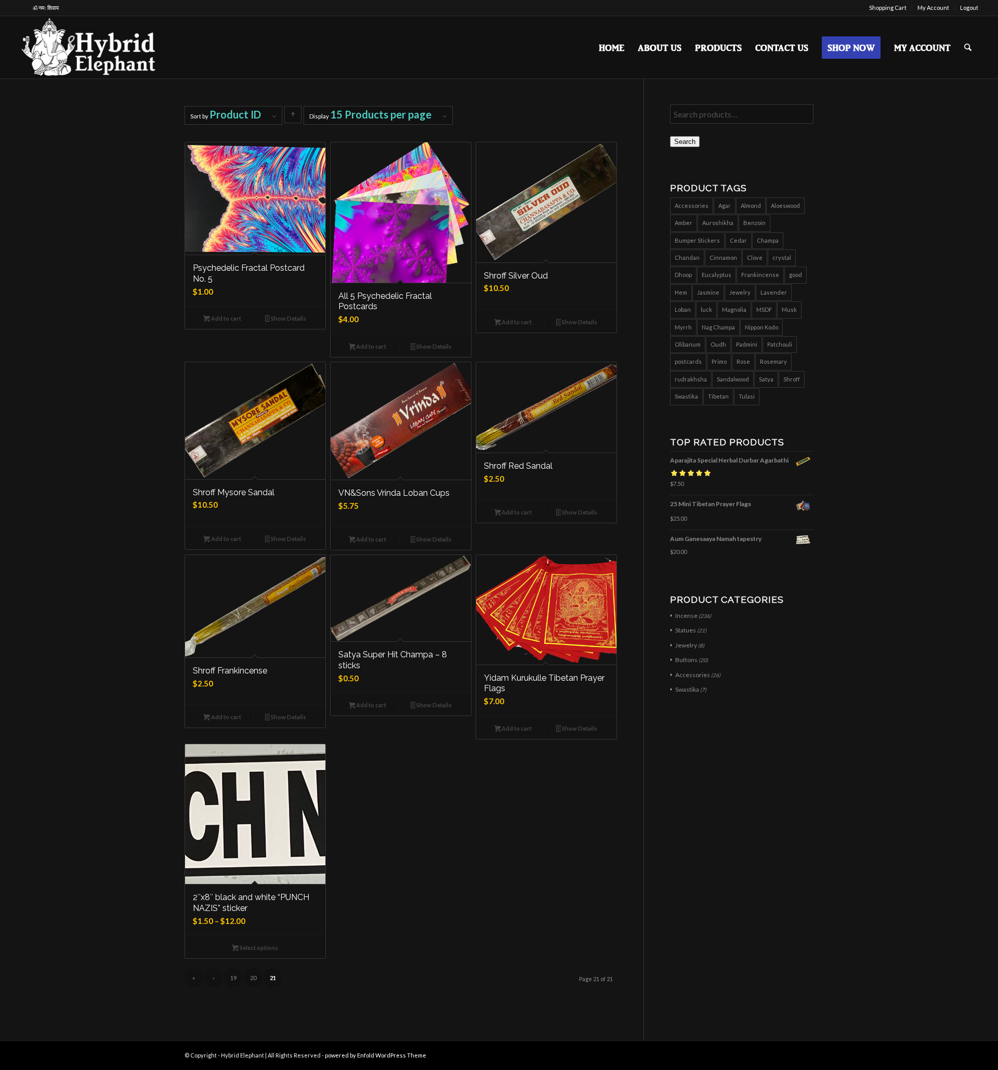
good (795, 274)
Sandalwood (733, 379)
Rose (743, 361)
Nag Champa (718, 327)
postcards (688, 361)
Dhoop (683, 274)
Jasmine (708, 292)
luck (706, 309)
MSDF (764, 309)
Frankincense (760, 274)
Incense (686, 615)
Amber (683, 222)
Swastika (686, 396)
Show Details (288, 318)
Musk (789, 309)
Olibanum (688, 344)
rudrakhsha (691, 379)
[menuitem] (888, 7)
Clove (755, 257)
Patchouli (779, 344)
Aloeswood (785, 205)
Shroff (791, 379)
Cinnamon (723, 257)
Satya (766, 379)
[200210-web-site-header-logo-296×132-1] (90, 47)
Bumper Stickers (697, 240)
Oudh (718, 344)
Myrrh (683, 327)
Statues (685, 630)
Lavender (773, 292)
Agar (724, 205)
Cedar (738, 240)
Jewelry (740, 292)
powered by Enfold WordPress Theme (375, 1055)
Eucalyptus (716, 274)
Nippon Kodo (761, 327)
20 (253, 977)
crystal (781, 257)
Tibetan (718, 396)
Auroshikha (717, 222)
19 (233, 977)
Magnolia (734, 309)
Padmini (746, 344)
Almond (751, 205)
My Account (933, 7)
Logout (969, 7)
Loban (683, 309)
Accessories (691, 205)
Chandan (687, 257)
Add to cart (225, 318)
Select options (258, 947)
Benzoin (754, 222)
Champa (768, 240)
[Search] (967, 47)
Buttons (686, 660)
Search (684, 142)
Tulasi (747, 396)
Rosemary (773, 361)
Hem (681, 292)
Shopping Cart (888, 7)
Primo (719, 361)
